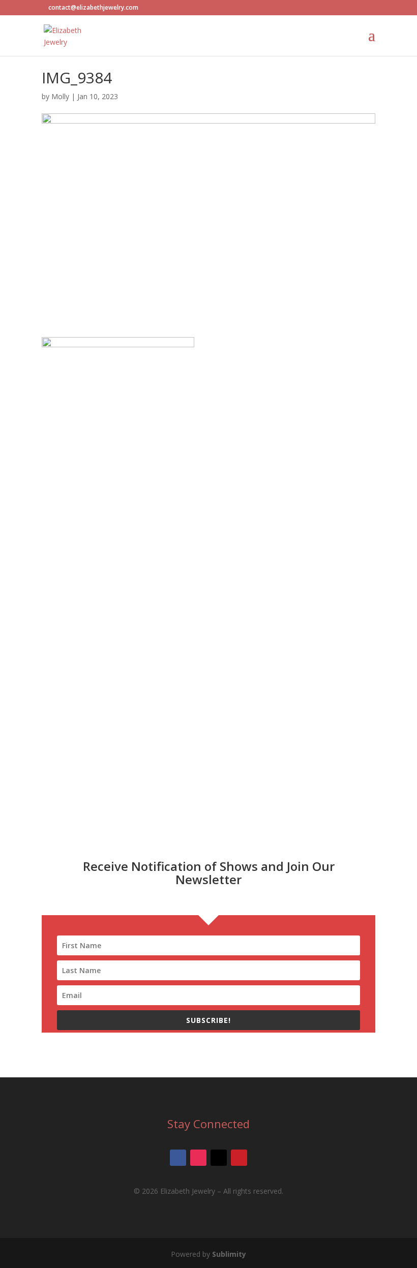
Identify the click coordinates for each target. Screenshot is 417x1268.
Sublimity (229, 1254)
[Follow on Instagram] (198, 1158)
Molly (60, 96)
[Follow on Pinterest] (239, 1158)
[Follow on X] (219, 1158)
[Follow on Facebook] (178, 1158)
